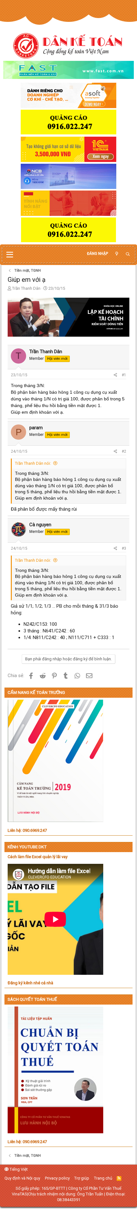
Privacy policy (57, 1178)
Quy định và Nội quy (22, 1178)
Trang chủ (103, 1178)
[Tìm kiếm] (127, 254)
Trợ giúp (81, 1178)
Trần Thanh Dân (26, 288)
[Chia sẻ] (115, 375)
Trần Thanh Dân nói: (33, 463)
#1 (124, 375)
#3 (124, 548)
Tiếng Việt (18, 1169)
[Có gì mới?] (116, 254)
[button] (10, 255)
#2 (124, 451)
